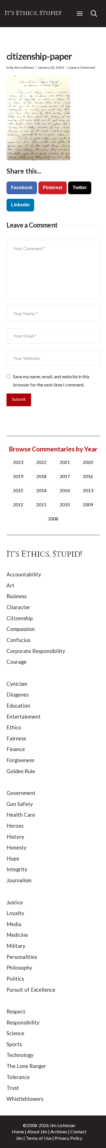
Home (18, 1131)
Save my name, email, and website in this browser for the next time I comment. (51, 380)
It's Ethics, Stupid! (33, 13)
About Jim (37, 1131)
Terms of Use (38, 1138)
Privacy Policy (68, 1138)
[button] (79, 13)
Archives (58, 1131)
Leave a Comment (81, 67)
